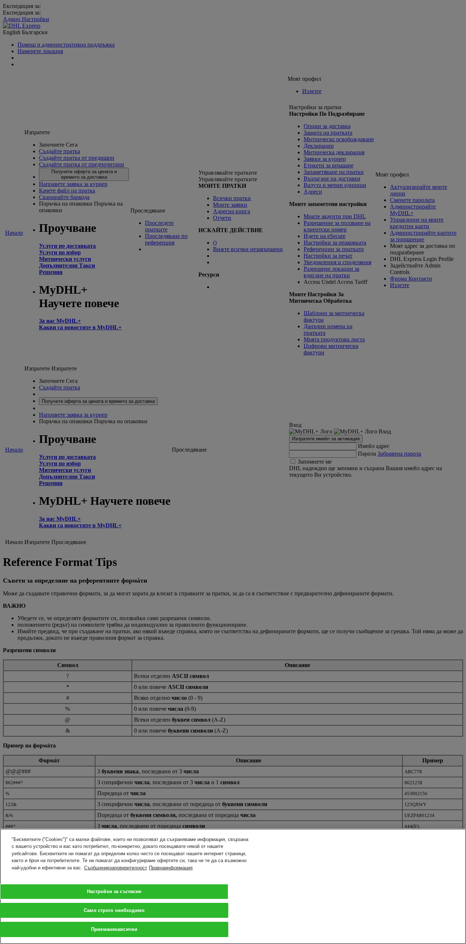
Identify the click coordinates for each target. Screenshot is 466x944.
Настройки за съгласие (114, 891)
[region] (233, 886)
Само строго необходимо (114, 910)
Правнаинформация (171, 867)
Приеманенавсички (114, 929)
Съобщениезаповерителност (115, 867)
